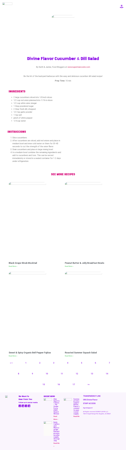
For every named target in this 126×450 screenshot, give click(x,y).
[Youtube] (23, 406)
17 (74, 384)
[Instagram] (26, 406)
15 (44, 384)
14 (107, 374)
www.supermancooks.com (79, 67)
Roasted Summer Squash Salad (81, 352)
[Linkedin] (29, 406)
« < (11, 363)
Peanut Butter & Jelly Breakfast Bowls (84, 263)
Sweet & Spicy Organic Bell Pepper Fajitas (30, 352)
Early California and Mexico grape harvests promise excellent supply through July (57, 431)
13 (92, 374)
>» (89, 384)
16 (59, 384)
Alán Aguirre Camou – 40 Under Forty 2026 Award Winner (56, 406)
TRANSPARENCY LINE (92, 396)
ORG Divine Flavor (90, 400)
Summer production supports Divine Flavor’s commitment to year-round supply (78, 406)
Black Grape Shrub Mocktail (23, 263)
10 (47, 374)
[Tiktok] (20, 406)
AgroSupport (88, 408)
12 (77, 374)
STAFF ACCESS (89, 403)
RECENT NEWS (49, 396)
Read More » (13, 266)
